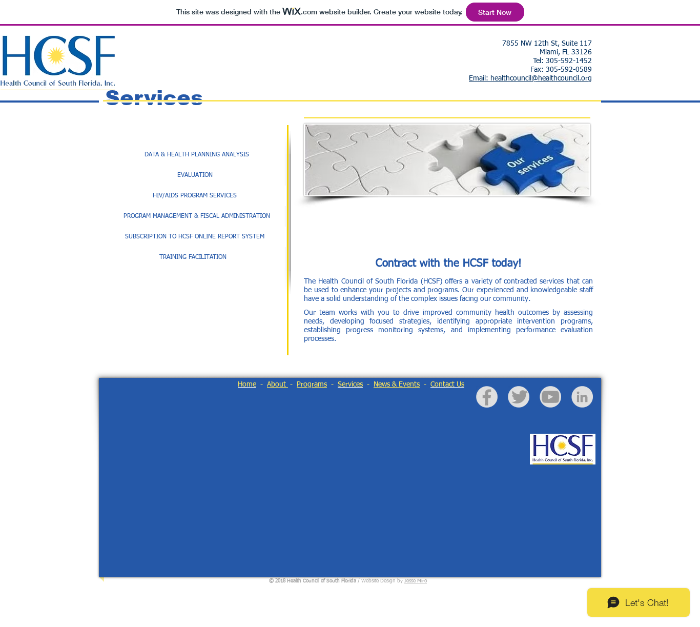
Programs (312, 384)
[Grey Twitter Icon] (519, 397)
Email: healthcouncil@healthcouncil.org (530, 78)
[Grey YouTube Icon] (550, 397)
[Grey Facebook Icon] (487, 397)
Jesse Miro (415, 580)
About (277, 384)
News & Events (397, 384)
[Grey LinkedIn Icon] (582, 396)
